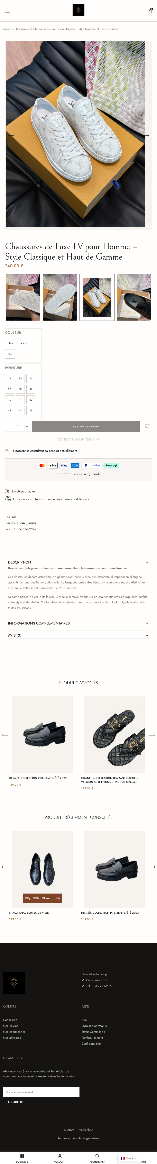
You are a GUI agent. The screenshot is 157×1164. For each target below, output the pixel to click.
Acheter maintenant (78, 439)
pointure (13, 367)
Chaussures (22, 29)
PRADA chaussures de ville (29, 913)
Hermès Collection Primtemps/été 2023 (37, 778)
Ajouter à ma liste (147, 426)
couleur (13, 332)
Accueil (7, 29)
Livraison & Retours (76, 499)
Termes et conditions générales (78, 1138)
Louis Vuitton (27, 529)
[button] (149, 11)
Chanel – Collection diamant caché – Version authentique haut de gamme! (110, 780)
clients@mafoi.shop (94, 974)
